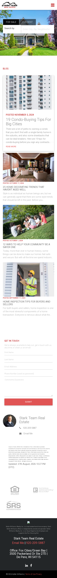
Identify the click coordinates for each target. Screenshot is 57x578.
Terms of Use (30, 574)
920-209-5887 (29, 428)
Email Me (28, 433)
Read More (11, 147)
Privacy (39, 574)
